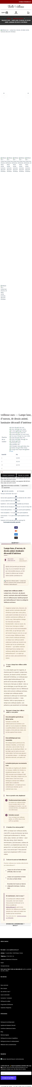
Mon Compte (4, 988)
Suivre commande (5, 994)
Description (15, 542)
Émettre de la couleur (4, 439)
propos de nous (5, 966)
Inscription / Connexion (6, 998)
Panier (2, 962)
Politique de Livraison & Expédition (9, 1038)
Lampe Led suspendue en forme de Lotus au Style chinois (15, 878)
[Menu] (28, 13)
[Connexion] (16, 12)
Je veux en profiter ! (8, 1078)
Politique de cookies (5, 1001)
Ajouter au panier (23, 475)
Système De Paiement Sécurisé (8, 1025)
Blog (2, 1031)
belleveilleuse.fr (11, 907)
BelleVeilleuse (16, 6)
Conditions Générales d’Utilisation (9, 959)
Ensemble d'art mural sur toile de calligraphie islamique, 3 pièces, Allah (15, 886)
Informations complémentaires (14, 923)
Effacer (11, 451)
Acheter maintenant (8, 475)
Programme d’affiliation (7, 1004)
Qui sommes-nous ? (5, 991)
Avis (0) (15, 925)
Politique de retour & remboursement (10, 1041)
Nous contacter (4, 985)
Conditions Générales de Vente (8, 1028)
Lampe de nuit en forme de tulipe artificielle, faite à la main (15, 870)
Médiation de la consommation (8, 1044)
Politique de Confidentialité (7, 1022)
